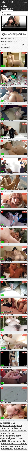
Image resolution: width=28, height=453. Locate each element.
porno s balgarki (5, 47)
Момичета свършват (10, 44)
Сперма (20, 44)
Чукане (25, 44)
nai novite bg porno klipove (11, 447)
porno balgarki (20, 448)
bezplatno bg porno (15, 443)
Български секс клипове (8, 5)
